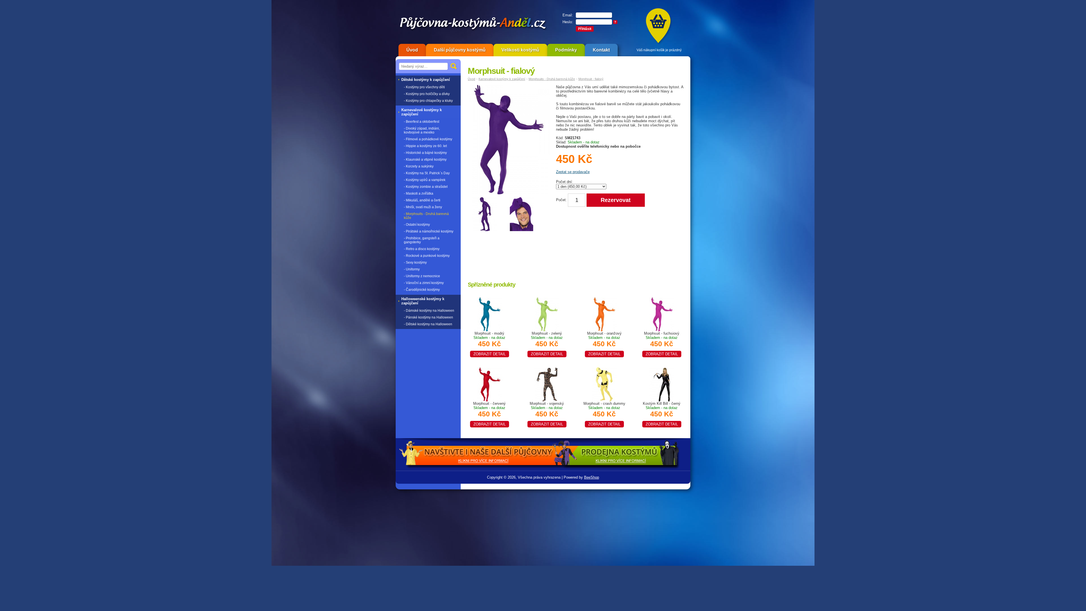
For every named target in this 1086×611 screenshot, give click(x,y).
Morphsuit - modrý (489, 343)
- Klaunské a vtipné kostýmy (425, 160)
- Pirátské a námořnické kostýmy (428, 231)
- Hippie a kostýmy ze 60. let (425, 146)
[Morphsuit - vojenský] (547, 384)
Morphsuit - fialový (591, 79)
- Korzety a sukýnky (419, 166)
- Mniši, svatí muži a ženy (423, 207)
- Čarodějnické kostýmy (422, 290)
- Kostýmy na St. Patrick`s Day (427, 173)
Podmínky (566, 50)
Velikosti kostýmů (520, 50)
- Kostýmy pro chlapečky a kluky (428, 101)
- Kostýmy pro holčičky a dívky (427, 94)
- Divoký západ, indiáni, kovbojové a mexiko (422, 130)
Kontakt (601, 50)
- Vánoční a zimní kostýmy (424, 283)
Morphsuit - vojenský (547, 413)
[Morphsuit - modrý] (490, 314)
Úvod (412, 50)
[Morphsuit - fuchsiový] (662, 314)
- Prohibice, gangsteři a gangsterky (421, 240)
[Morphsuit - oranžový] (604, 314)
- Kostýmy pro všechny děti (424, 87)
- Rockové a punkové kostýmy (427, 256)
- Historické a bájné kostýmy (425, 153)
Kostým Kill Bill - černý (661, 413)
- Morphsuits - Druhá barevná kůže (426, 216)
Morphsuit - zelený (547, 343)
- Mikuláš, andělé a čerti (422, 200)
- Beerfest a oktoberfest (421, 122)
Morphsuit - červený (489, 413)
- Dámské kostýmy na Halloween (429, 311)
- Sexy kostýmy (415, 262)
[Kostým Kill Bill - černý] (662, 384)
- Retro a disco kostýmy (421, 249)
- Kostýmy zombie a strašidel (426, 187)
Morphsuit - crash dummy (604, 413)
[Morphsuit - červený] (490, 384)
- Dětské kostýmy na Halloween (428, 324)
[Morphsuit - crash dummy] (604, 384)
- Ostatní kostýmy (417, 225)
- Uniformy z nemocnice (422, 276)
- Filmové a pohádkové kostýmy (428, 139)
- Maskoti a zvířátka (418, 193)
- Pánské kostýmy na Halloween (428, 317)
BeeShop (591, 477)
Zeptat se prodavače (573, 172)
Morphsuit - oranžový (604, 343)
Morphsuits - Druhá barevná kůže (552, 79)
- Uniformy (412, 269)
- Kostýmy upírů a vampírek (424, 180)
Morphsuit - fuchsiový (661, 343)
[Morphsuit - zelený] (547, 314)
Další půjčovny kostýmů (460, 50)
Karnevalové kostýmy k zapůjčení (502, 79)
